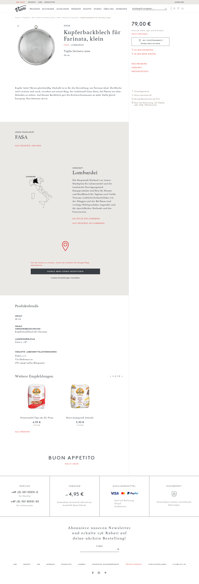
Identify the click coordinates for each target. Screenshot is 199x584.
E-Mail (99, 546)
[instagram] (98, 573)
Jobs (15, 564)
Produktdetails (140, 71)
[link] (35, 8)
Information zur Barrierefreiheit (105, 564)
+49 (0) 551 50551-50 (25, 501)
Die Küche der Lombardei (86, 219)
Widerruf (82, 564)
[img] (20, 8)
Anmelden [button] (179, 2)
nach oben (72, 464)
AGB (38, 564)
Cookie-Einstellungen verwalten (65, 278)
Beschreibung (139, 64)
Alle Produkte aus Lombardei (88, 223)
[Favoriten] (178, 8)
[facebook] (92, 573)
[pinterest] (105, 573)
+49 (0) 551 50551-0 (25, 492)
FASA (66, 45)
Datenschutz (66, 564)
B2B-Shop (20, 2)
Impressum (50, 564)
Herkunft (137, 67)
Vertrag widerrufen (134, 564)
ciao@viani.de (179, 564)
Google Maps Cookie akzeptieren (65, 271)
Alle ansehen (22, 431)
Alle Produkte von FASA (28, 145)
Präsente (26, 564)
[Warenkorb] (182, 8)
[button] (174, 8)
